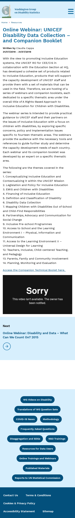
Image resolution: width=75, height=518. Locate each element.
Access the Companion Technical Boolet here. (34, 270)
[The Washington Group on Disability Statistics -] (20, 11)
